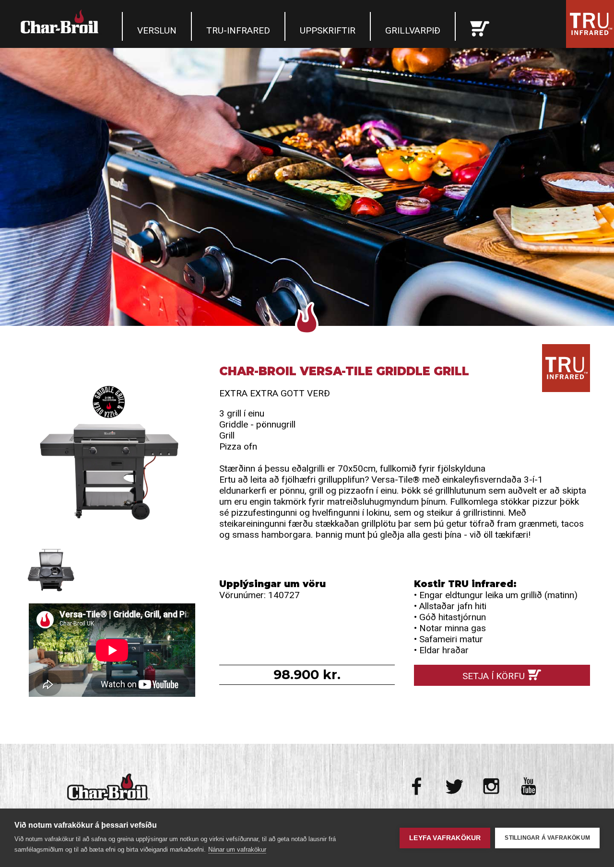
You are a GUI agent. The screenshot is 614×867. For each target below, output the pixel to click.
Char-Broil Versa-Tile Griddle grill (112, 452)
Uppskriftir (327, 30)
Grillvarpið (412, 30)
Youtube (528, 786)
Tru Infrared (590, 24)
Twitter (454, 786)
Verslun (157, 30)
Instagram (491, 786)
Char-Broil (61, 21)
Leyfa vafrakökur (445, 838)
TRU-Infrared (238, 30)
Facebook (417, 786)
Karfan (480, 26)
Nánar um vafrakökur (237, 849)
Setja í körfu (493, 676)
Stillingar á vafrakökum (547, 837)
